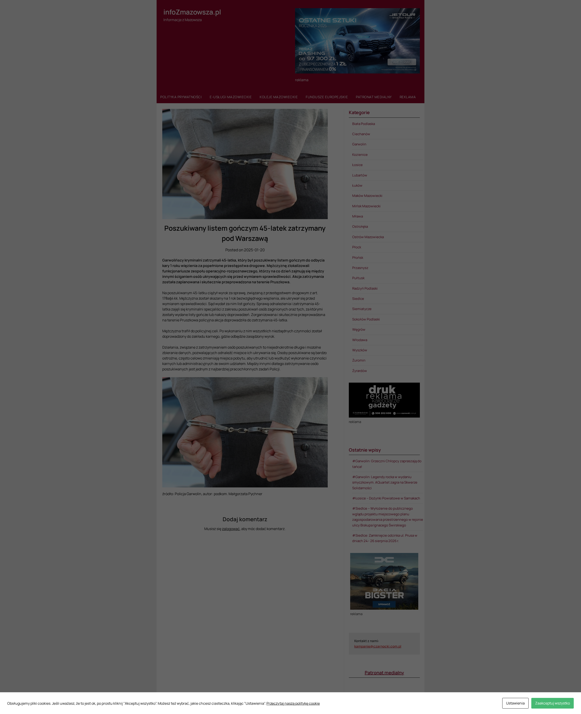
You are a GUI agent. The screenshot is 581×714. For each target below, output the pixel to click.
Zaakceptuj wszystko (552, 703)
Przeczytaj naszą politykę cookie (293, 703)
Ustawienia (515, 703)
